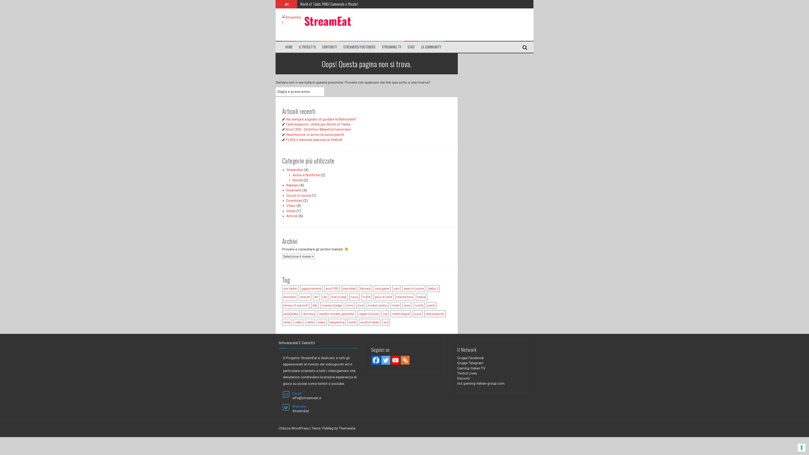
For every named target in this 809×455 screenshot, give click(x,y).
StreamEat (327, 21)
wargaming (336, 322)
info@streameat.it (306, 398)
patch (431, 305)
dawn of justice (414, 288)
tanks (287, 322)
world (352, 322)
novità (419, 305)
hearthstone (404, 297)
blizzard (365, 288)
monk (395, 305)
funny (354, 297)
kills (315, 305)
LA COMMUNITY (431, 47)
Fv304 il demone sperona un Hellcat (314, 140)
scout (417, 314)
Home (289, 47)
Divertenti (293, 190)
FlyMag (328, 428)
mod (361, 305)
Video (291, 205)
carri (396, 288)
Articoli (292, 216)
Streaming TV (391, 47)
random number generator (337, 314)
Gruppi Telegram (470, 363)
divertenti (289, 297)
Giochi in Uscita (298, 195)
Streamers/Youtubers (359, 47)
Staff (411, 47)
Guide (291, 211)
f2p (324, 297)
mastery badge (332, 305)
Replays (292, 185)
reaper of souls (369, 314)
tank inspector (435, 314)
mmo (349, 305)
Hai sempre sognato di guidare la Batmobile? (321, 119)
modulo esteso (378, 305)
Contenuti (329, 47)
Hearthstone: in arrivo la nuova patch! (315, 134)
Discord (463, 378)
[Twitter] (385, 360)
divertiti (305, 297)
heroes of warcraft (295, 305)
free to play (338, 297)
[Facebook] (376, 360)
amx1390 (331, 288)
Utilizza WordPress (294, 428)
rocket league (401, 314)
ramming (309, 314)
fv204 (366, 297)
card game (382, 288)
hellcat (421, 297)
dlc (316, 297)
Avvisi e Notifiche (306, 175)
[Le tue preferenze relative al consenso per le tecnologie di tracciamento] (802, 448)
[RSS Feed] (405, 360)
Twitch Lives (467, 373)
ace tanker (290, 288)
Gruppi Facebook (470, 358)
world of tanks (369, 322)
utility (298, 322)
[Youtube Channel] (395, 360)
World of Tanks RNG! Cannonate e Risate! (329, 2)
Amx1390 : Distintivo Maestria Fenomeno (318, 129)
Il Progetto (307, 47)
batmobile (349, 288)
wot (385, 322)
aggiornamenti (311, 288)
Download (294, 200)
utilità (310, 322)
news (407, 305)
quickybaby (290, 314)
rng (385, 314)
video (321, 322)
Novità (298, 180)
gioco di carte (383, 297)
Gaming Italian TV (471, 368)
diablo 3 (433, 288)
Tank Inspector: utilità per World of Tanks (318, 124)
